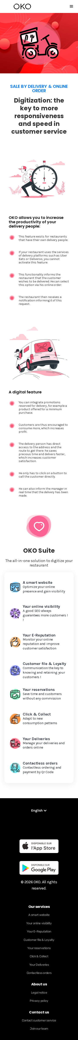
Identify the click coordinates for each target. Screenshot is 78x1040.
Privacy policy (39, 1001)
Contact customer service (39, 1020)
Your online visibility (39, 923)
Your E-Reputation (39, 931)
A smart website (39, 915)
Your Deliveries (39, 965)
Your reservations (38, 948)
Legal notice (39, 992)
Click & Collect (39, 956)
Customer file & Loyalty (39, 940)
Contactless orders (39, 973)
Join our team (39, 1029)
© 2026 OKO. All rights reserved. (39, 885)
